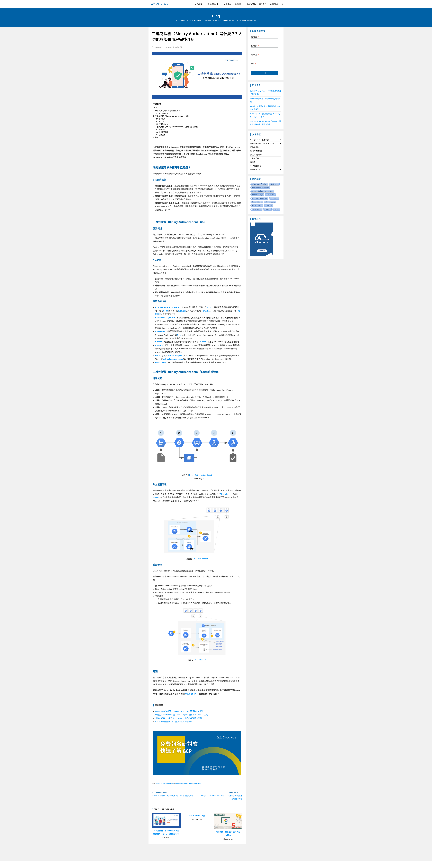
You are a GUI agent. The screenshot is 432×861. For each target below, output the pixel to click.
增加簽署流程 (163, 132)
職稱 (253, 63)
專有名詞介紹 (163, 124)
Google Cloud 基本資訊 (259, 140)
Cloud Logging (270, 202)
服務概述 (162, 119)
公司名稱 (255, 55)
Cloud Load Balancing (260, 187)
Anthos (276, 209)
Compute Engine (259, 184)
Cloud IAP (269, 206)
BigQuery (274, 184)
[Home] (177, 20)
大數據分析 (254, 158)
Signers (158, 342)
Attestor (159, 345)
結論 (157, 137)
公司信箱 (255, 46)
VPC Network (256, 209)
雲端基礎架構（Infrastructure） (263, 143)
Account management (259, 198)
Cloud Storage (257, 195)
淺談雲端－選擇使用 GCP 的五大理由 (228, 833)
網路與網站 (254, 147)
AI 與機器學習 (255, 166)
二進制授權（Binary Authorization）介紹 (172, 116)
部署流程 (162, 129)
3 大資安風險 (163, 113)
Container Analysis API (165, 318)
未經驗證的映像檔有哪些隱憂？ (167, 110)
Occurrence (160, 362)
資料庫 (252, 162)
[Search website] (282, 4)
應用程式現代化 (177, 47)
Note (157, 355)
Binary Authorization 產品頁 (201, 475)
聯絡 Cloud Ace (192, 694)
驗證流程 (162, 135)
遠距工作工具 (255, 169)
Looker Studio (257, 202)
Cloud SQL (270, 195)
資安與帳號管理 (256, 154)
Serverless (168, 47)
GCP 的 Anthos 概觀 (197, 815)
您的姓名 (255, 37)
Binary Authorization (163, 783)
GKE (173, 783)
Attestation (160, 331)
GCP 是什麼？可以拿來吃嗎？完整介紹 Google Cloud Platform (166, 832)
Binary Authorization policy (167, 307)
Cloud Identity (257, 206)
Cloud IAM (274, 198)
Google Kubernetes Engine (184, 783)
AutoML (267, 209)
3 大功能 (162, 121)
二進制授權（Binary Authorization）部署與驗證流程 (176, 126)
